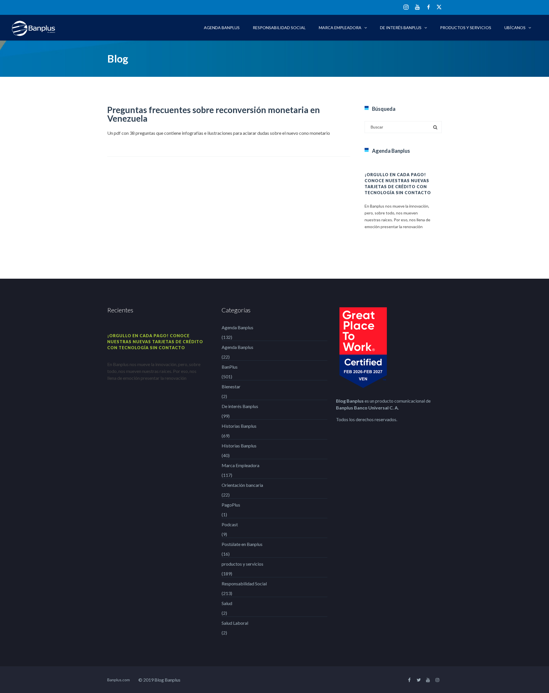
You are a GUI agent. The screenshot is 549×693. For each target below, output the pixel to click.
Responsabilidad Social (279, 27)
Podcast (230, 524)
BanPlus (230, 366)
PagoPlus (231, 504)
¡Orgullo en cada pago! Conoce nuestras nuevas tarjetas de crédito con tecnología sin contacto (155, 341)
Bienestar (231, 386)
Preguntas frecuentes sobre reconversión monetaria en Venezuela (213, 114)
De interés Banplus (400, 27)
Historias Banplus (239, 426)
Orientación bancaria (242, 485)
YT (417, 7)
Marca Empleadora (340, 27)
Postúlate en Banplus (242, 544)
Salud (227, 603)
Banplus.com (118, 679)
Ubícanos (515, 27)
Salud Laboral (235, 623)
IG (406, 8)
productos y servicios (465, 27)
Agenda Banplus (222, 27)
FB (428, 7)
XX (439, 7)
